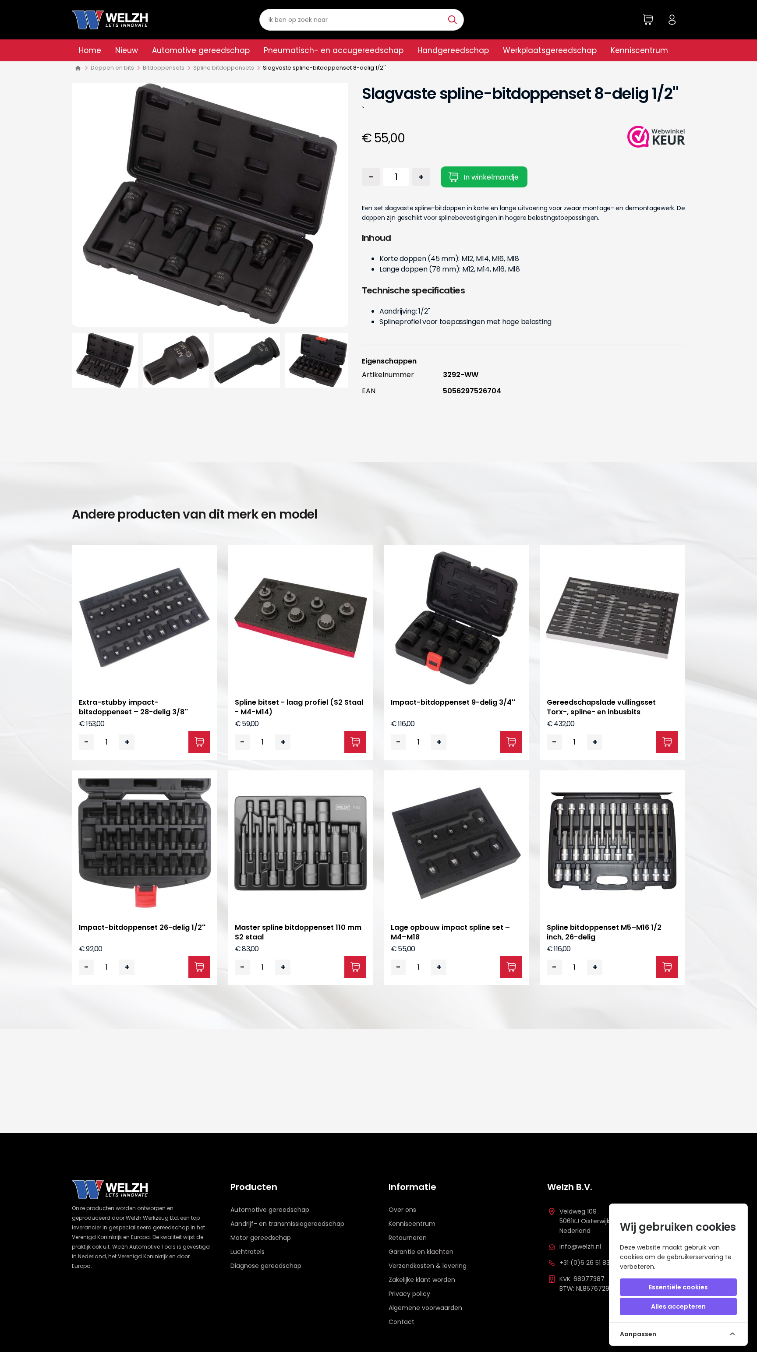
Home (90, 50)
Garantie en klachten (421, 1251)
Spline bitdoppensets (223, 68)
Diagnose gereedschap (265, 1265)
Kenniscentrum (639, 50)
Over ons (402, 1209)
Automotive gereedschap (201, 50)
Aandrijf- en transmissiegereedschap (287, 1223)
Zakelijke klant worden (422, 1279)
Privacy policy (409, 1293)
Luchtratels (247, 1251)
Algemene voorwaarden (425, 1307)
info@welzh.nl (580, 1246)
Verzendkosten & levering (428, 1265)
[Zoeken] (453, 20)
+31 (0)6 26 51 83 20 (589, 1262)
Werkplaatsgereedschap (550, 50)
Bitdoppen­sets (163, 68)
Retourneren (408, 1237)
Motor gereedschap (260, 1237)
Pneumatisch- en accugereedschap (333, 50)
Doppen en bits (112, 68)
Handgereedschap (453, 50)
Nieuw (126, 50)
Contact (401, 1321)
